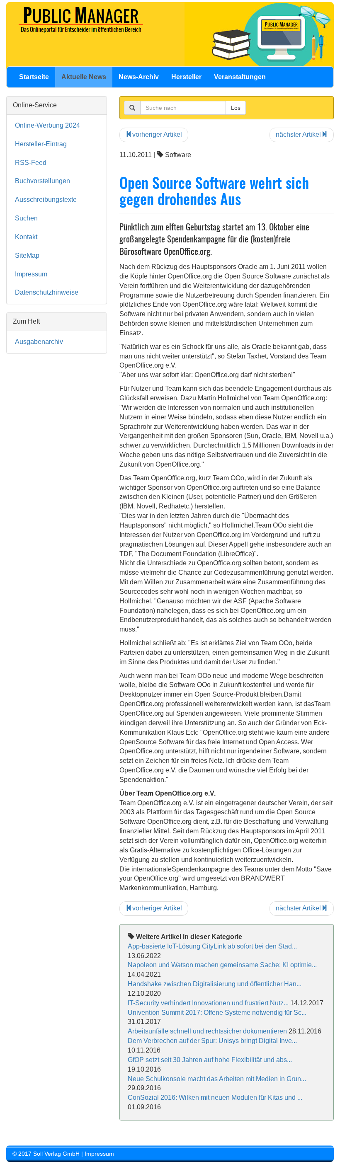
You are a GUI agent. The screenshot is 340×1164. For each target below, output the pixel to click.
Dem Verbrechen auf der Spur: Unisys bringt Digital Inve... (212, 1040)
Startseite (34, 76)
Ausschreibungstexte (46, 199)
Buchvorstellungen (42, 180)
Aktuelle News (83, 76)
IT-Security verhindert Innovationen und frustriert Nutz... (208, 1003)
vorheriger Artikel (157, 134)
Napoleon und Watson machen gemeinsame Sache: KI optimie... (222, 964)
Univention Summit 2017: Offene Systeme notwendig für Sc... (217, 1012)
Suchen (26, 218)
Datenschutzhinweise (46, 292)
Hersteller (186, 76)
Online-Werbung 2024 (47, 125)
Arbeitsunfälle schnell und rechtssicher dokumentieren (207, 1031)
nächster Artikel (298, 134)
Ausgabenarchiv (39, 341)
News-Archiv (139, 76)
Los (235, 107)
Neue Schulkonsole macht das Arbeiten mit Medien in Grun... (217, 1078)
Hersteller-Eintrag (41, 144)
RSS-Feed (30, 162)
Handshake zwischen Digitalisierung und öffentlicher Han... (214, 983)
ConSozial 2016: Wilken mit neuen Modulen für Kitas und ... (215, 1097)
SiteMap (27, 255)
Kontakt (26, 236)
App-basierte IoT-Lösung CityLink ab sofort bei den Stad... (212, 946)
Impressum (31, 274)
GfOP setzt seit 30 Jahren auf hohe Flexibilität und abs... (210, 1059)
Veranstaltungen (240, 76)
